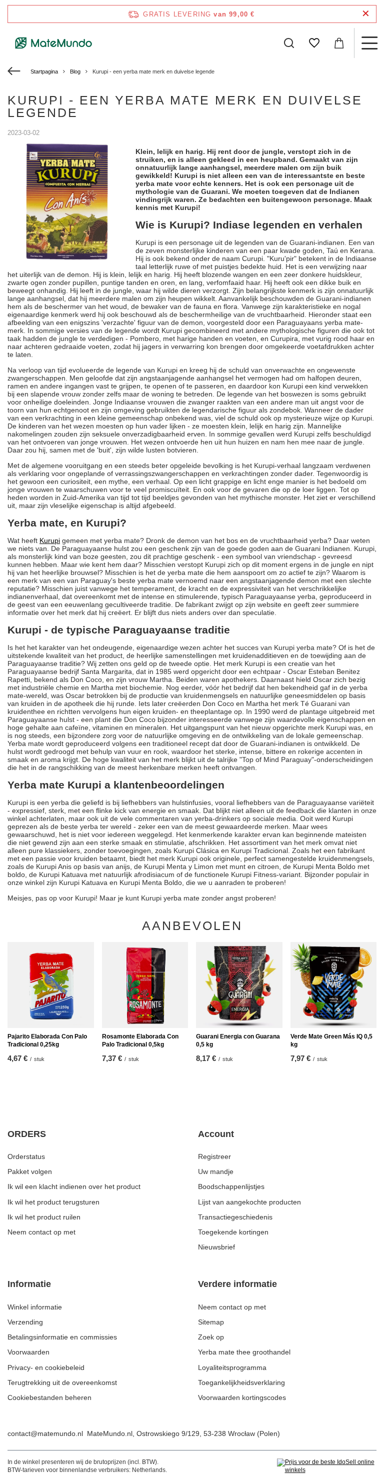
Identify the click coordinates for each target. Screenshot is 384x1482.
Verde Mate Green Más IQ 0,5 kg (331, 1040)
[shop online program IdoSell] (326, 1466)
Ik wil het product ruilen (44, 1217)
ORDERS (27, 1134)
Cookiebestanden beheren (50, 1398)
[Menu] (369, 43)
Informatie (29, 1284)
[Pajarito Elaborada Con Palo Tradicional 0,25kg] (51, 985)
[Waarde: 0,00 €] (339, 43)
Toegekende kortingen (233, 1232)
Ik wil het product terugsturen (54, 1202)
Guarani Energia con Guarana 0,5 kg (238, 1040)
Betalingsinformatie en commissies (62, 1337)
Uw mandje (216, 1172)
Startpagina (44, 71)
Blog (75, 71)
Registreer (214, 1156)
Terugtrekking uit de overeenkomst (62, 1382)
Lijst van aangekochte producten (249, 1202)
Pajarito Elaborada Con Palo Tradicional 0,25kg (47, 1040)
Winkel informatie (35, 1307)
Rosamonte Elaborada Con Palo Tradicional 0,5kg (140, 1040)
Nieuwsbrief (216, 1247)
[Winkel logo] (54, 43)
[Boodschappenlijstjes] (314, 43)
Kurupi (50, 540)
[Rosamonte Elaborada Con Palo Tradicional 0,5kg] (145, 985)
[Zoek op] (289, 43)
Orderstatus (26, 1156)
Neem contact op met (42, 1232)
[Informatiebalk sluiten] (365, 14)
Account (216, 1134)
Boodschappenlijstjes (231, 1186)
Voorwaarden (29, 1352)
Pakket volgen (30, 1172)
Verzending (25, 1322)
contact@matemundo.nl (45, 1434)
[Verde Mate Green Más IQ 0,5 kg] (333, 985)
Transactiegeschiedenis (235, 1217)
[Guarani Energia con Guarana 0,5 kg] (239, 985)
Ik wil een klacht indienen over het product (74, 1186)
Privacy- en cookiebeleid (46, 1368)
